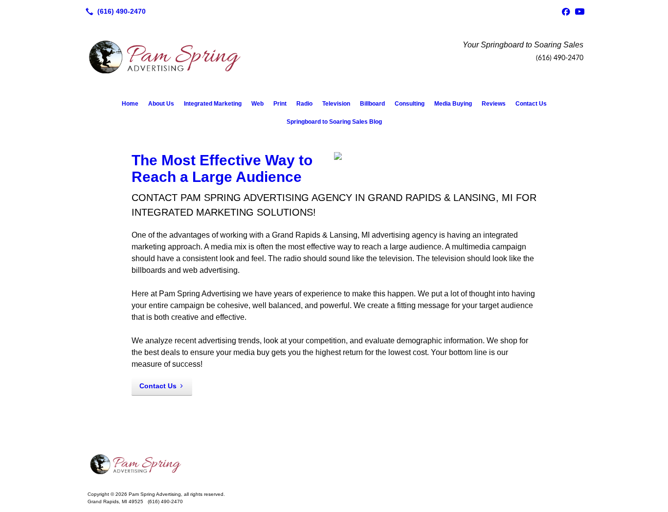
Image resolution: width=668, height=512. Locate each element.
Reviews (494, 103)
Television (336, 103)
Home (130, 103)
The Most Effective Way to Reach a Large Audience (222, 168)
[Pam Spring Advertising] (334, 464)
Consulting (409, 103)
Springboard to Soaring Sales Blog (334, 121)
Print (280, 103)
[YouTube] (579, 11)
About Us (161, 103)
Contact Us (531, 103)
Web (257, 103)
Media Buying (453, 103)
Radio (304, 103)
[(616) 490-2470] (114, 11)
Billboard (372, 103)
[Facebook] (566, 11)
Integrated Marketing (213, 103)
